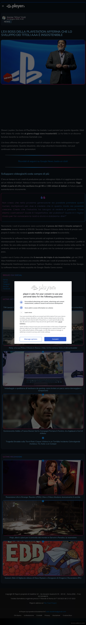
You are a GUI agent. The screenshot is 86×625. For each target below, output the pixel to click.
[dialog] (43, 312)
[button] (43, 312)
